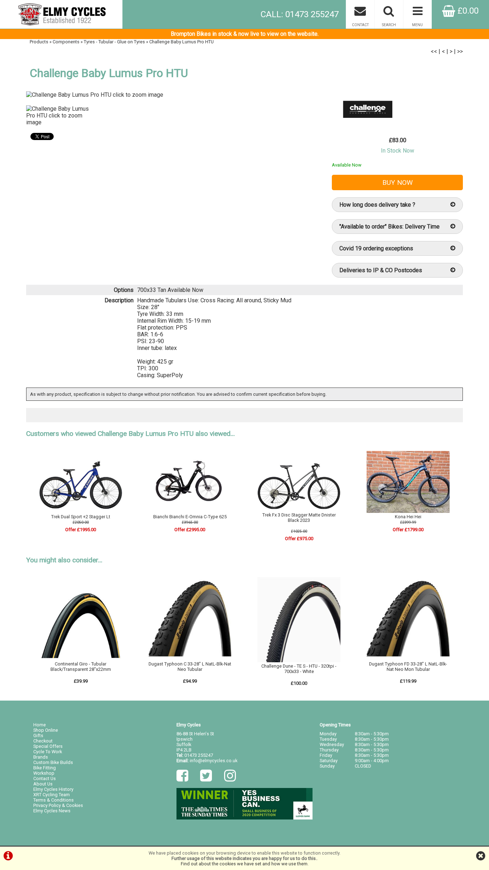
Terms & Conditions (53, 800)
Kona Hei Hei (408, 516)
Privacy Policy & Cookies (58, 805)
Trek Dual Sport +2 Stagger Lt (80, 516)
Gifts (38, 735)
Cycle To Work (47, 751)
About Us (43, 784)
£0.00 (467, 11)
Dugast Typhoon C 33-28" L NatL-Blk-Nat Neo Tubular (190, 666)
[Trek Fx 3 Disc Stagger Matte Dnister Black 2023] (298, 509)
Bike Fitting (44, 767)
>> (460, 51)
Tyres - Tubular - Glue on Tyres (114, 41)
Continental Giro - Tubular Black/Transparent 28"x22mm (80, 666)
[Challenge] (367, 125)
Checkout (43, 741)
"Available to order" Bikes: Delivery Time (389, 226)
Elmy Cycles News (52, 810)
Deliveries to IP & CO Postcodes (380, 270)
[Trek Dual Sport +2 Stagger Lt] (80, 511)
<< (434, 51)
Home (39, 724)
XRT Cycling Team (51, 794)
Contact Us (44, 778)
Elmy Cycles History (53, 789)
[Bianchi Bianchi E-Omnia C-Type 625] (190, 511)
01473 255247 (198, 755)
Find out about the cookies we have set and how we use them (244, 863)
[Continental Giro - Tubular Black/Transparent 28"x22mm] (80, 658)
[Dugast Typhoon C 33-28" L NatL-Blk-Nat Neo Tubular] (190, 658)
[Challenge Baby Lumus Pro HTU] (171, 94)
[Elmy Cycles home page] (61, 14)
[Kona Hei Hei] (408, 511)
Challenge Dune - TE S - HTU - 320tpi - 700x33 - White (299, 668)
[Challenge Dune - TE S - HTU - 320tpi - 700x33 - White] (298, 660)
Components (66, 41)
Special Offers (48, 746)
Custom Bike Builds (53, 762)
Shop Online (45, 730)
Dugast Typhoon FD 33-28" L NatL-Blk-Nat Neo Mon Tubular (408, 666)
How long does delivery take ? (377, 204)
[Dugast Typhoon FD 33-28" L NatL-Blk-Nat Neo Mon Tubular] (408, 658)
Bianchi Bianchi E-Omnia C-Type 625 (190, 516)
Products (39, 41)
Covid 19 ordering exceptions (376, 248)
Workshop (43, 773)
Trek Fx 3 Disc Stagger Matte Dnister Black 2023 (299, 517)
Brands (40, 757)
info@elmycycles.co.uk (213, 760)
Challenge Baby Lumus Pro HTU (181, 41)
